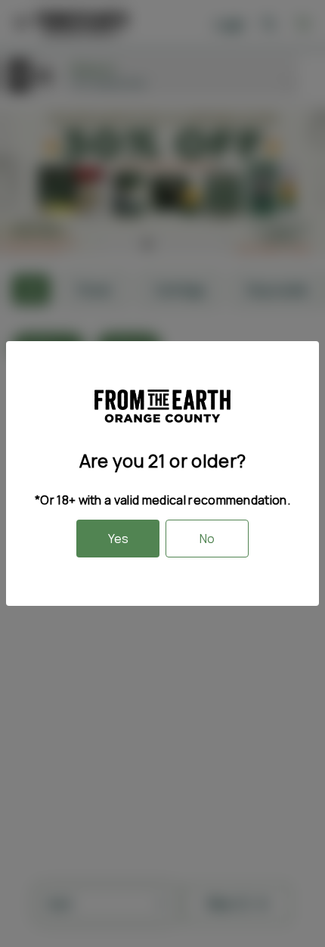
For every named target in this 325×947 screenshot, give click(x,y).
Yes (118, 538)
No (207, 538)
